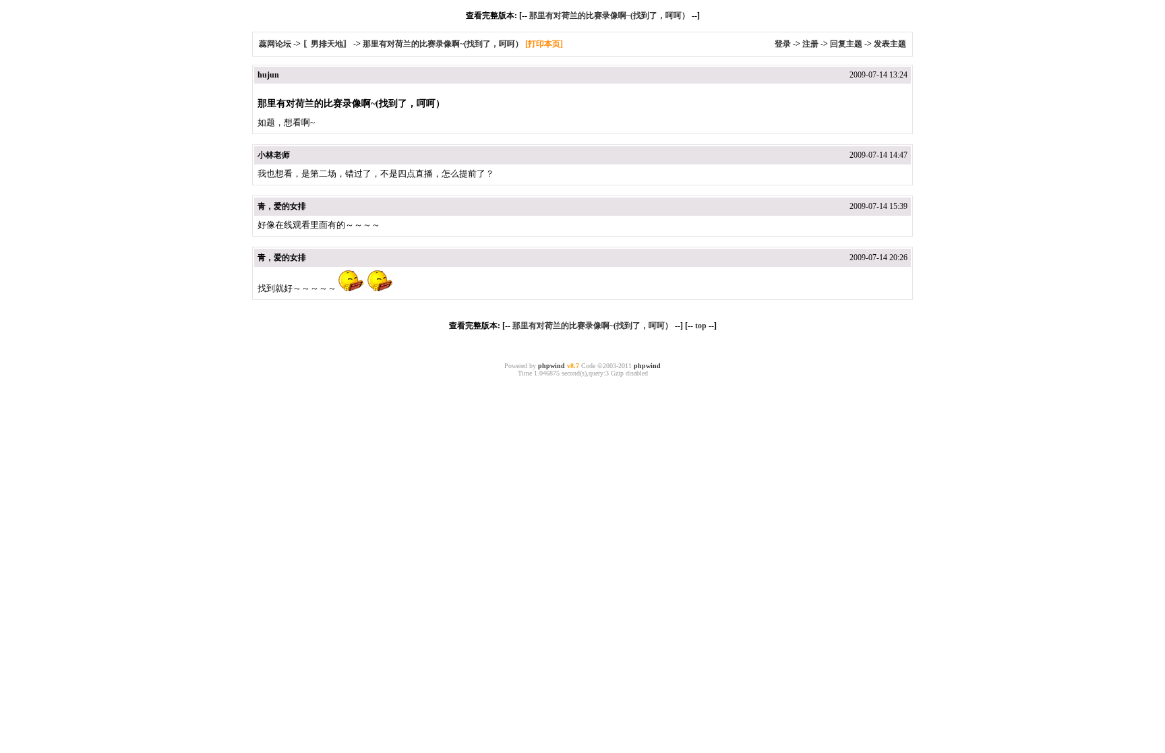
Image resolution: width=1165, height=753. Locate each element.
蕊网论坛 (275, 44)
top (701, 325)
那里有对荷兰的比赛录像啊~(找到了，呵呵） (609, 15)
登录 (783, 44)
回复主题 (846, 44)
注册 (810, 44)
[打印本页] (544, 44)
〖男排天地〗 (327, 44)
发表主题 (890, 44)
